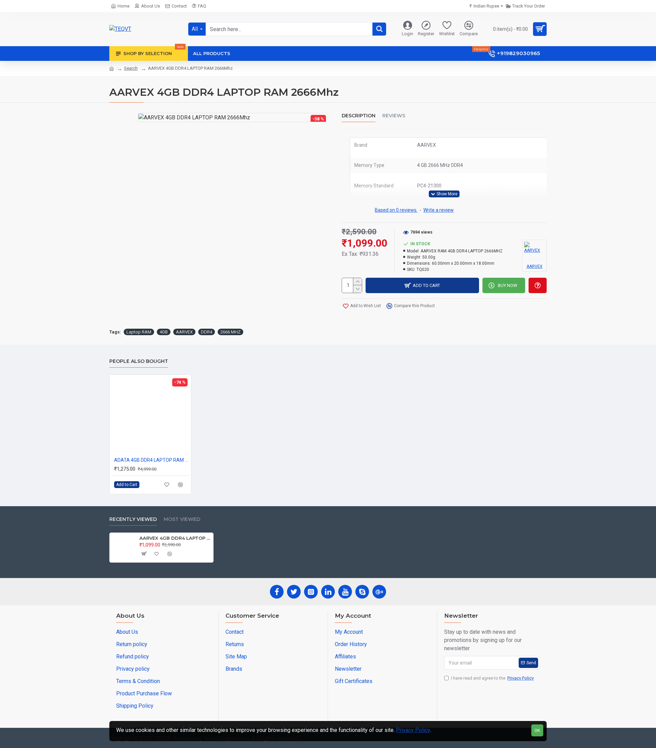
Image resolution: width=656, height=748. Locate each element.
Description (358, 116)
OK (537, 730)
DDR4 (206, 331)
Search (131, 68)
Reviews (393, 116)
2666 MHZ (230, 331)
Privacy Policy (413, 730)
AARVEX (184, 331)
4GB (164, 331)
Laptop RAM (138, 331)
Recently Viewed (133, 519)
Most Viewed (182, 519)
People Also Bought (138, 361)
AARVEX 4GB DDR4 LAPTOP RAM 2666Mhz (175, 538)
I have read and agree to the (492, 678)
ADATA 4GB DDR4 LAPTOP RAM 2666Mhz (151, 460)
